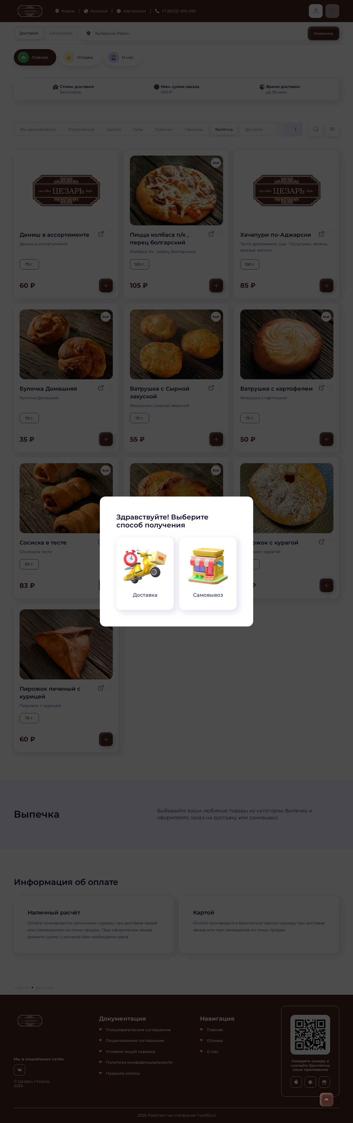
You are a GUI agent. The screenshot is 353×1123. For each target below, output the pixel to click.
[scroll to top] (326, 1099)
